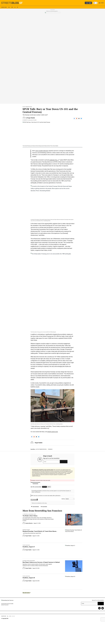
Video (35, 514)
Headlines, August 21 (29, 546)
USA (12, 7)
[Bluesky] (102, 608)
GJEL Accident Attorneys (41, 150)
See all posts (26, 592)
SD (17, 7)
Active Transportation (27, 106)
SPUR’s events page (52, 431)
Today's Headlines (26, 545)
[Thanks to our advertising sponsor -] (52, 57)
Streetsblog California (28, 514)
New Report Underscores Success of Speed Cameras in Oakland (41, 562)
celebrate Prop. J (54, 160)
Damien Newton (29, 523)
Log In (87, 2)
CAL (9, 7)
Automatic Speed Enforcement (29, 560)
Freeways (50, 449)
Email (45, 461)
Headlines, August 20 (29, 577)
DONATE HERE (4, 7)
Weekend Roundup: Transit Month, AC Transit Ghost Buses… (40, 531)
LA (14, 7)
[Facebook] (99, 608)
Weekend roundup (26, 529)
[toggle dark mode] (95, 3)
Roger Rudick (31, 118)
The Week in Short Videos (30, 516)
